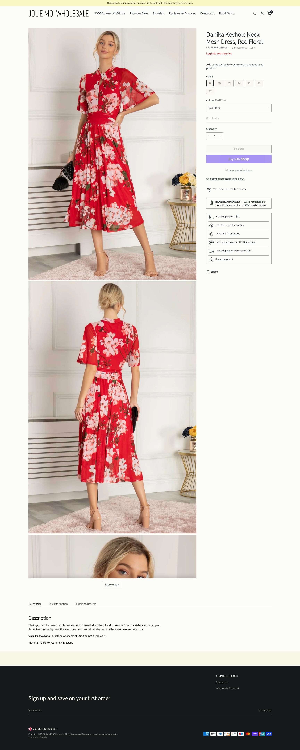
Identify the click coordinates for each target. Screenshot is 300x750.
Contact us (234, 233)
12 (229, 83)
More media (112, 584)
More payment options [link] (239, 170)
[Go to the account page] (262, 13)
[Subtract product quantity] (209, 136)
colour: (216, 100)
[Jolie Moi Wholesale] (58, 13)
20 (210, 91)
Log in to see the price (219, 53)
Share (214, 271)
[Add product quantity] (220, 136)
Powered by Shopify (37, 737)
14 (239, 83)
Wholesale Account (227, 688)
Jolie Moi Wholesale (55, 734)
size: (210, 76)
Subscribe (265, 710)
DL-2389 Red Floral (217, 47)
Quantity (211, 128)
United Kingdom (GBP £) (44, 729)
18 (259, 83)
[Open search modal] (255, 13)
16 (249, 83)
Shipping (211, 178)
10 (219, 83)
